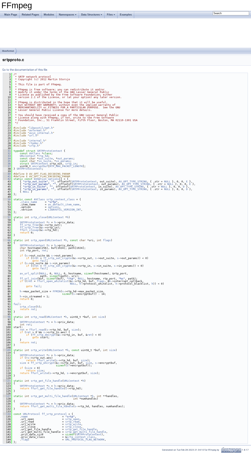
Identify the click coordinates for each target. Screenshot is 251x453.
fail (43, 260)
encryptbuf (40, 166)
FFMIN (57, 291)
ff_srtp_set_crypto (57, 258)
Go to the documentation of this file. (25, 69)
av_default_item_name (63, 204)
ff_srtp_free (29, 224)
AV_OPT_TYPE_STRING (133, 181)
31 (7, 150)
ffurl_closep (29, 230)
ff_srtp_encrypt (42, 362)
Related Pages (30, 14)
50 (7, 199)
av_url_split (29, 273)
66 (7, 240)
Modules (49, 14)
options (53, 178)
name (24, 416)
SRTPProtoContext (49, 150)
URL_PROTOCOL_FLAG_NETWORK (85, 439)
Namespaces (66, 14)
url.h (33, 135)
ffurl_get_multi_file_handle (52, 406)
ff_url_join (28, 278)
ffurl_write (45, 360)
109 (7, 350)
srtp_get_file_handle (46, 380)
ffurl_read (37, 329)
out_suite (46, 158)
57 (7, 217)
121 (7, 380)
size (101, 316)
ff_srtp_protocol (54, 414)
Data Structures (90, 14)
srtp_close (38, 217)
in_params (63, 161)
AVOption (40, 178)
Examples (126, 14)
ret (44, 250)
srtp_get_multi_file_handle (51, 396)
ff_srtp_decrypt (44, 334)
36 (7, 163)
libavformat (8, 51)
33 (7, 155)
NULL (167, 181)
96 (7, 316)
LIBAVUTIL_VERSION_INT (64, 209)
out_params (65, 158)
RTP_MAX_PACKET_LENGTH (66, 166)
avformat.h (37, 130)
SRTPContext (39, 163)
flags (107, 240)
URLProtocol (31, 414)
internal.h (37, 140)
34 (7, 158)
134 (7, 414)
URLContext (27, 155)
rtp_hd (43, 155)
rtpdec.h (35, 143)
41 (7, 176)
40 (7, 173)
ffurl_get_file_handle (47, 388)
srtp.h (34, 145)
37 (7, 166)
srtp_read (38, 316)
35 (7, 161)
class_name (29, 201)
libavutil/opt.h (41, 127)
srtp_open (38, 240)
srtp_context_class (60, 199)
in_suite (45, 161)
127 (7, 396)
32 (7, 153)
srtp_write (38, 350)
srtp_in (70, 163)
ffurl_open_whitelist (52, 281)
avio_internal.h (41, 132)
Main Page (10, 14)
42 (7, 178)
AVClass (34, 153)
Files (110, 14)
